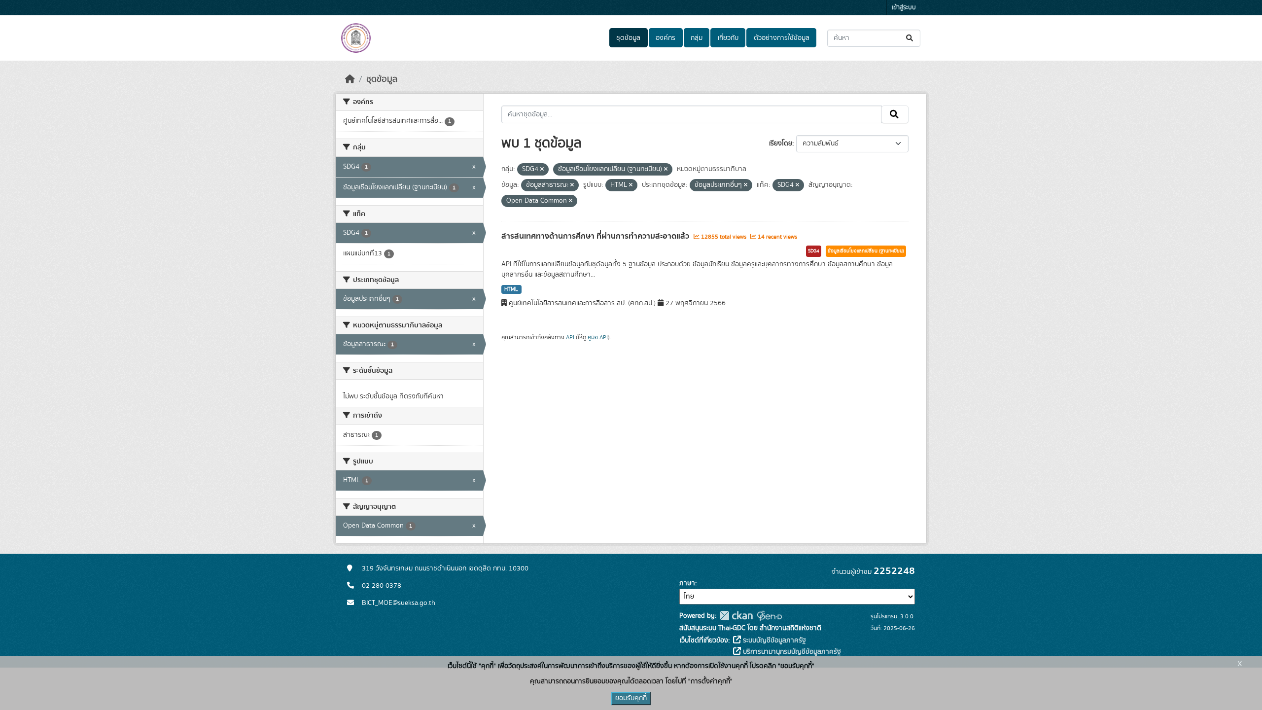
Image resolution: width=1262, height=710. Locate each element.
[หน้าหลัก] (350, 79)
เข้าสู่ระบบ (904, 7)
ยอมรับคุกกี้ (631, 698)
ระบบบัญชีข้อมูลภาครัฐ (773, 640)
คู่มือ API (598, 337)
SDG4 (813, 251)
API (570, 337)
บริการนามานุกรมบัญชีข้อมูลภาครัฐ (791, 652)
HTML (511, 289)
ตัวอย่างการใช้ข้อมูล (781, 38)
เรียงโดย (780, 143)
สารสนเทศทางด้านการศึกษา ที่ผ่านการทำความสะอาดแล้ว (596, 236)
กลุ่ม (696, 38)
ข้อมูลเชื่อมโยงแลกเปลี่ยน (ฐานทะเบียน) (866, 251)
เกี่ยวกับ (728, 38)
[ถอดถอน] (542, 170)
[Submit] (910, 38)
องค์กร (665, 38)
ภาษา (687, 583)
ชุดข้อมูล (628, 38)
